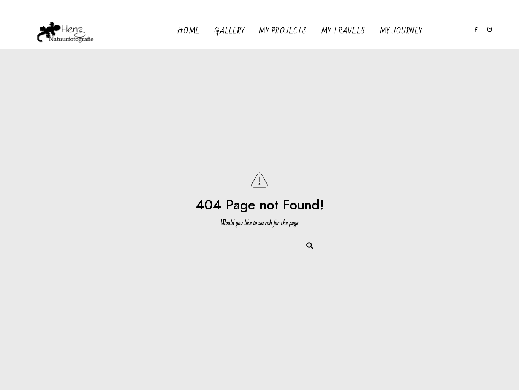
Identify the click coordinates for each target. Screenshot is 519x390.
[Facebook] (476, 31)
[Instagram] (490, 31)
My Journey (401, 31)
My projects (283, 31)
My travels (343, 31)
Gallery (229, 31)
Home (188, 31)
